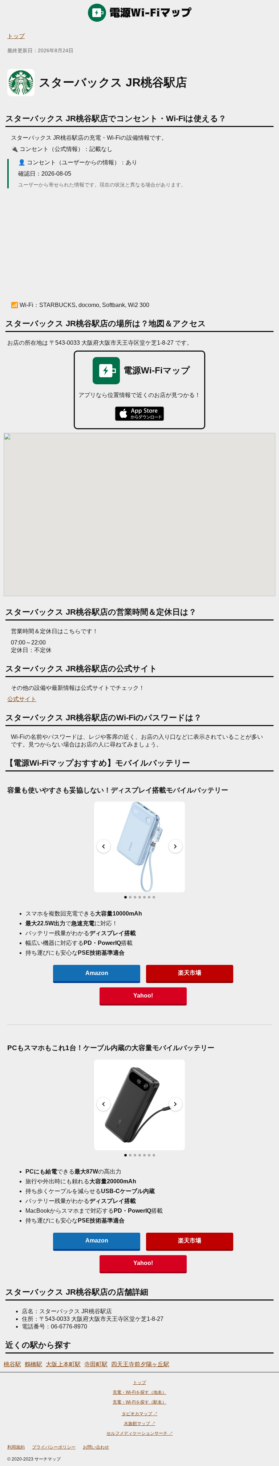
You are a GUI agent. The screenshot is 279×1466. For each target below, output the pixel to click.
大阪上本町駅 (63, 1364)
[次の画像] (175, 846)
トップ (16, 36)
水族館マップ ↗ (139, 1423)
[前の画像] (103, 846)
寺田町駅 (96, 1364)
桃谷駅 (12, 1364)
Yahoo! (143, 995)
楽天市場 (189, 973)
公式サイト (21, 699)
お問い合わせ (96, 1447)
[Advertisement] (139, 245)
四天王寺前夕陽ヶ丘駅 (140, 1364)
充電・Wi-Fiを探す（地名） (139, 1392)
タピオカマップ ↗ (140, 1413)
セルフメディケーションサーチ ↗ (139, 1433)
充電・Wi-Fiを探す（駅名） (139, 1402)
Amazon (96, 973)
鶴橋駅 (33, 1364)
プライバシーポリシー (54, 1447)
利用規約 (16, 1447)
